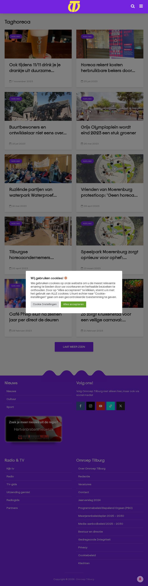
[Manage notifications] (140, 579)
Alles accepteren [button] (73, 304)
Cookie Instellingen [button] (45, 304)
